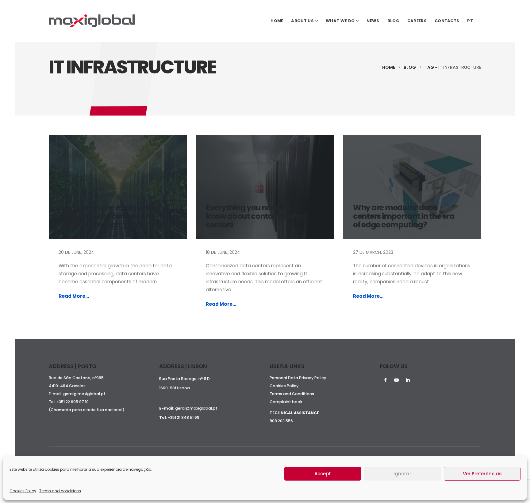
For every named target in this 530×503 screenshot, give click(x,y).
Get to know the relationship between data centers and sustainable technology (109, 216)
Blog (393, 21)
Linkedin (408, 380)
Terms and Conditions (292, 393)
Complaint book (286, 401)
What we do (340, 21)
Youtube (396, 380)
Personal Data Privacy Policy (298, 377)
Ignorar (402, 473)
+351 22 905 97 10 (72, 401)
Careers (417, 21)
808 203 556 (281, 420)
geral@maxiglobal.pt (84, 393)
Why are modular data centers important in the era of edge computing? (404, 216)
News (373, 21)
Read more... (74, 296)
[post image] (118, 187)
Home (277, 21)
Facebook (385, 380)
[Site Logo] (92, 20)
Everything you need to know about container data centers (256, 216)
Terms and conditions (60, 490)
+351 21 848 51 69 (183, 417)
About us (302, 21)
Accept (322, 473)
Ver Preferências (482, 473)
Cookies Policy (23, 490)
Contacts (447, 21)
